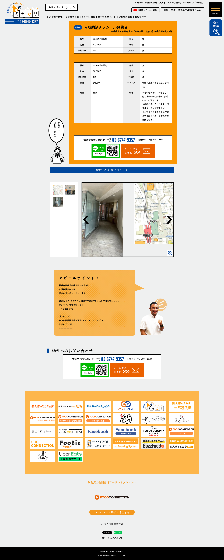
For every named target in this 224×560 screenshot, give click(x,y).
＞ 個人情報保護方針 (112, 524)
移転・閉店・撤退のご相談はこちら (182, 10)
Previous (86, 220)
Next (169, 220)
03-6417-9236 (65, 324)
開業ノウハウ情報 (147, 10)
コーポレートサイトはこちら (112, 512)
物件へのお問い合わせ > (112, 169)
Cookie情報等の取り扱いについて (112, 555)
